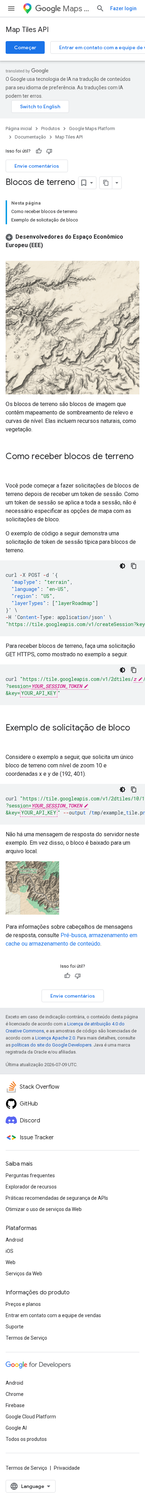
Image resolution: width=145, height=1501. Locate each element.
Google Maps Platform (92, 128)
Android (14, 1240)
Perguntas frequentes (30, 1175)
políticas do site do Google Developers (52, 1045)
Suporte (15, 1326)
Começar (25, 47)
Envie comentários (36, 166)
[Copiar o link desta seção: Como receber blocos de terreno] (13, 468)
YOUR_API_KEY (38, 693)
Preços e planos (23, 1304)
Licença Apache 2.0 (55, 1038)
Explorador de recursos (31, 1187)
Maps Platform (76, 8)
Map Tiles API (27, 29)
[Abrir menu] (11, 8)
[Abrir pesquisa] (100, 8)
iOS (9, 1251)
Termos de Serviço (26, 1338)
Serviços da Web (24, 1273)
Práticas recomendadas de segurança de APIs (57, 1198)
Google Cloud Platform (31, 1416)
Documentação (30, 137)
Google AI (16, 1428)
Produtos (50, 128)
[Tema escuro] (122, 566)
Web (10, 1262)
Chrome (15, 1394)
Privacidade (67, 1468)
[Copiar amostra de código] (133, 566)
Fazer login (123, 8)
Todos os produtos (26, 1439)
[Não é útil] (49, 151)
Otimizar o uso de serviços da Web (44, 1209)
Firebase (15, 1405)
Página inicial (19, 128)
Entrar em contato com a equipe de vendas (53, 1315)
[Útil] (38, 151)
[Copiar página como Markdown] (106, 183)
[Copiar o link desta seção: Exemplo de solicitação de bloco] (13, 739)
